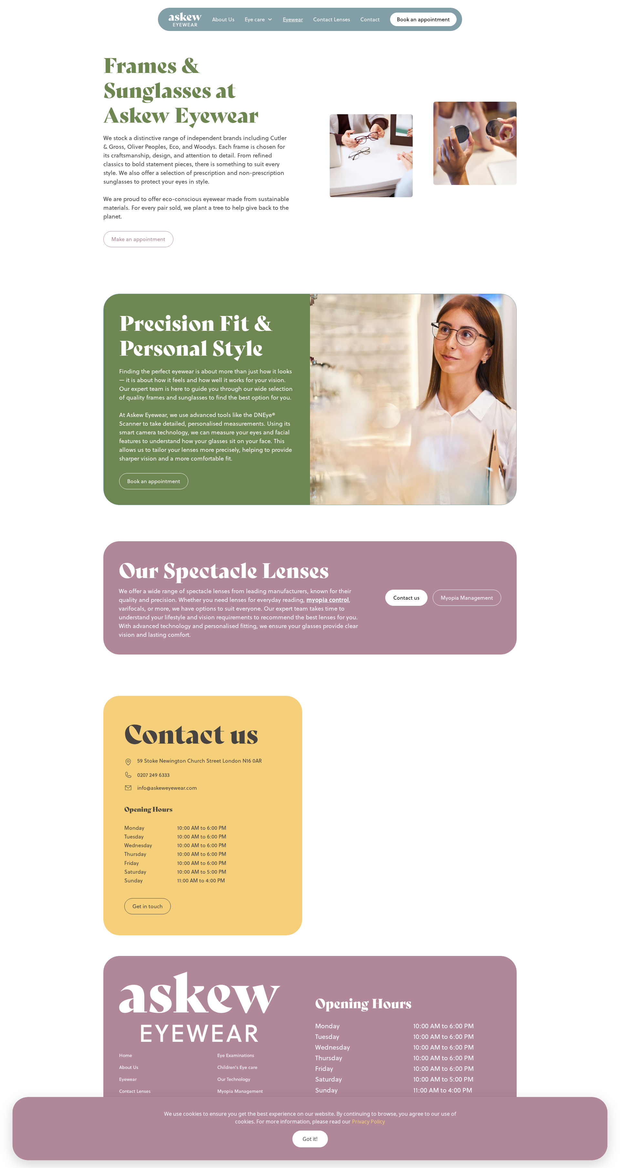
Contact (370, 19)
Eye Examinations (235, 1055)
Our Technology (233, 1079)
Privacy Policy (368, 1121)
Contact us (406, 597)
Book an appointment (153, 481)
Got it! (310, 1139)
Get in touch (147, 906)
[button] (259, 19)
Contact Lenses (331, 19)
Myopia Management (467, 597)
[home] (185, 19)
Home (125, 1055)
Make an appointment (138, 239)
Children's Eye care (237, 1067)
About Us (223, 19)
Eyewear (293, 19)
